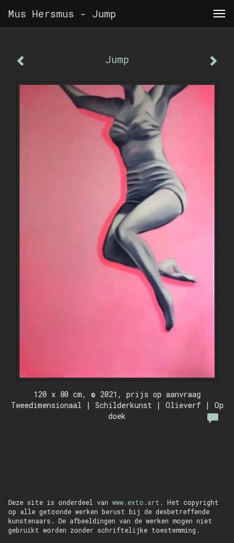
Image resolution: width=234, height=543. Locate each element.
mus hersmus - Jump (62, 13)
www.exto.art (135, 502)
